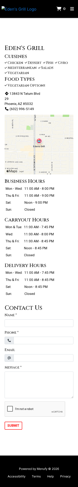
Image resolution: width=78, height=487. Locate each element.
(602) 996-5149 (22, 109)
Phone (10, 332)
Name (10, 315)
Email (10, 350)
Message (12, 367)
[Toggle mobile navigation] (72, 9)
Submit (13, 425)
